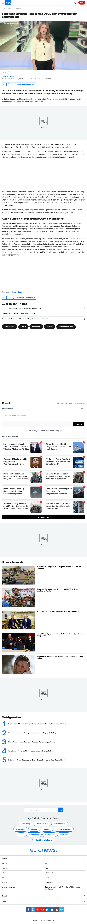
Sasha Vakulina (9, 76)
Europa (50, 327)
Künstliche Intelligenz (43, 840)
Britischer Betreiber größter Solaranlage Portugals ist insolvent (25, 319)
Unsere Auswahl (12, 562)
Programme (49, 882)
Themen (5, 858)
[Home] (2, 8)
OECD (23, 327)
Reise (4, 877)
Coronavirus (9, 327)
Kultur (47, 877)
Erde (46, 868)
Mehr (4, 902)
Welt (46, 863)
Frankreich (20, 829)
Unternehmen (18, 8)
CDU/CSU (64, 834)
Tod (21, 834)
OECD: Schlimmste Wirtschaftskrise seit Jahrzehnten (21, 308)
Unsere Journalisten (9, 887)
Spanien (47, 829)
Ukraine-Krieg (42, 824)
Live (81, 3)
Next (3, 873)
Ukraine (34, 829)
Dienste (4, 896)
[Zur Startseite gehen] (8, 2)
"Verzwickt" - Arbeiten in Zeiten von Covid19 (18, 313)
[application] (43, 45)
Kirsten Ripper (17, 292)
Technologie (34, 834)
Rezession (36, 327)
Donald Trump (59, 824)
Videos (4, 882)
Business (8, 8)
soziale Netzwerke (64, 829)
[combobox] (43, 810)
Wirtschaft (49, 834)
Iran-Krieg (26, 824)
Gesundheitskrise (66, 327)
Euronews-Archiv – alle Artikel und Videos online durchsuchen (62, 888)
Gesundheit (49, 873)
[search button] (60, 810)
